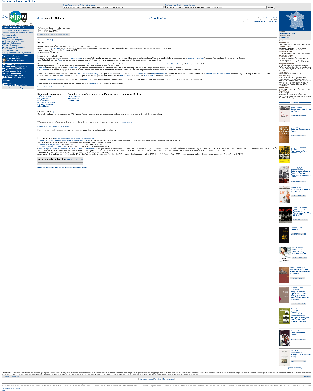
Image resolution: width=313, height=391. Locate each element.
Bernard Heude (297, 314)
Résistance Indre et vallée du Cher (299, 152)
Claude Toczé (296, 351)
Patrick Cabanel (296, 127)
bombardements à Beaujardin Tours (53, 146)
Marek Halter (296, 187)
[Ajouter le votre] (126, 122)
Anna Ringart (73, 98)
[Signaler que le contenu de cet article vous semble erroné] (62, 167)
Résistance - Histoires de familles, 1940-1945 (302, 213)
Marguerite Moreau (158, 74)
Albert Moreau (43, 106)
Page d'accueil (5, 16)
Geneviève (41, 68)
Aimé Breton (74, 68)
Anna (65, 50)
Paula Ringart (75, 58)
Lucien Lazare (296, 107)
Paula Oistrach (54, 48)
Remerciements (168, 379)
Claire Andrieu (296, 289)
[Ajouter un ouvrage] (295, 368)
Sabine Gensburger (297, 268)
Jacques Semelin (297, 288)
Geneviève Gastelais (196, 58)
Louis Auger (295, 310)
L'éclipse (294, 229)
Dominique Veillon (299, 209)
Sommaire (42, 40)
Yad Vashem (267, 18)
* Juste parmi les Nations (10, 376)
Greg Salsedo (297, 251)
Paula (60, 60)
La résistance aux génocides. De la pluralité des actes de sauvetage (300, 296)
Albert (146, 74)
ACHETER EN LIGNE (298, 115)
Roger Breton (43, 98)
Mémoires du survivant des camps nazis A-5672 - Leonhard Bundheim (67, 148)
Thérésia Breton (223, 74)
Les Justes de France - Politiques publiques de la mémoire (300, 271)
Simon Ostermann (298, 316)
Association (158, 379)
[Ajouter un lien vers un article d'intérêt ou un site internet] (74, 138)
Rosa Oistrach (172, 64)
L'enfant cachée (299, 253)
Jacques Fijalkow (297, 169)
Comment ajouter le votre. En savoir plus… (54, 126)
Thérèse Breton (44, 96)
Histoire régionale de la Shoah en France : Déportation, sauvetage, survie (301, 174)
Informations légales (146, 379)
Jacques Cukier (296, 227)
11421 (275, 18)
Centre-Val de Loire (287, 33)
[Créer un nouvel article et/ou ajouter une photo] (53, 34)
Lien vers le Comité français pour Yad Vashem (53, 87)
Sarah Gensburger (298, 291)
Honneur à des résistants (49, 144)
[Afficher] (49, 40)
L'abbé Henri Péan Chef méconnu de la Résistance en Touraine (64, 140)
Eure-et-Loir (284, 37)
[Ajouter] (55, 112)
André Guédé (296, 312)
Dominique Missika (300, 207)
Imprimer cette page (18, 88)
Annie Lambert (296, 353)
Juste (40, 18)
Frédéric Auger (296, 308)
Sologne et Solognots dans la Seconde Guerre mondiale (300, 319)
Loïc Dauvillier (297, 247)
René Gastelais (43, 100)
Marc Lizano (297, 249)
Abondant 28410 (258, 22)
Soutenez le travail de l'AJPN (18, 1)
